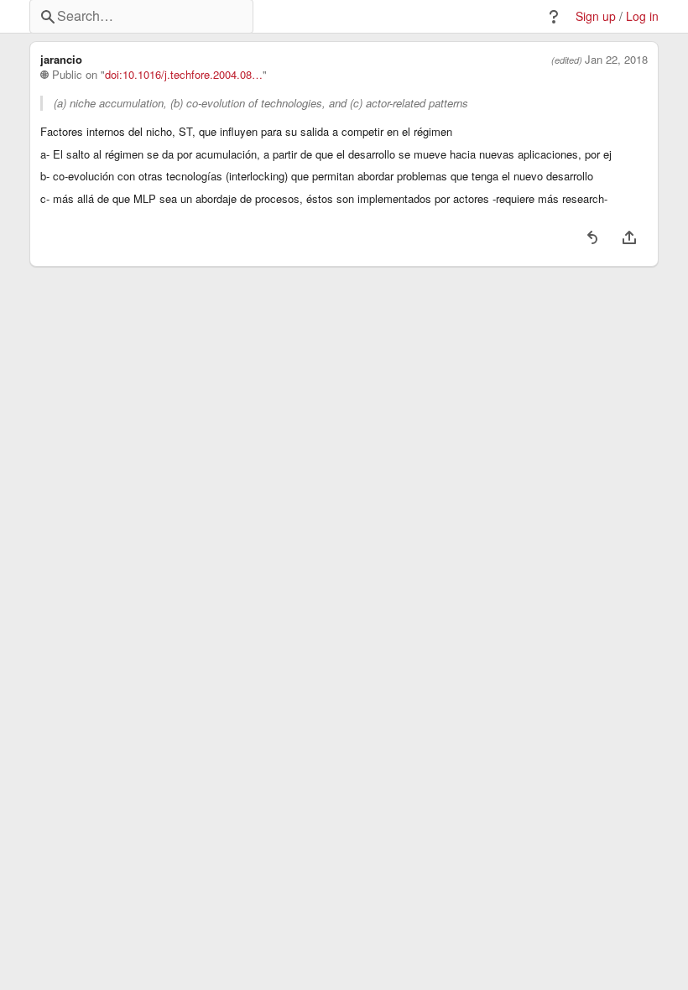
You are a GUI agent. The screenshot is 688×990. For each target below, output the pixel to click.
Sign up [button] (596, 16)
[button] (553, 17)
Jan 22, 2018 (616, 59)
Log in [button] (642, 16)
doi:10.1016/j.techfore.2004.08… (184, 74)
